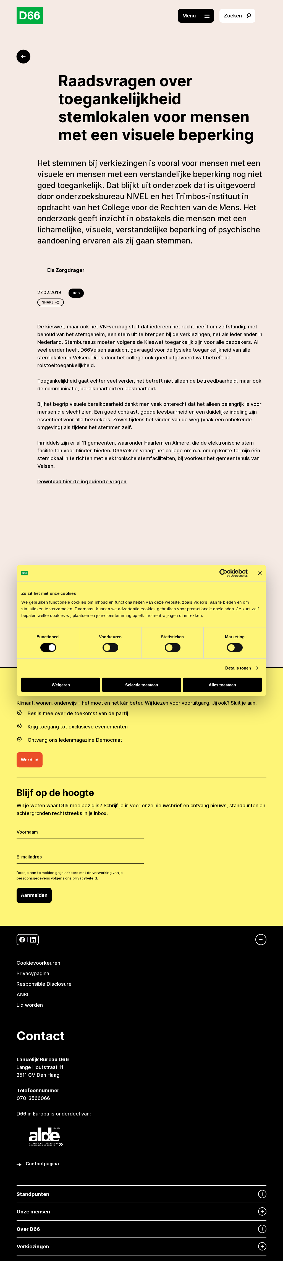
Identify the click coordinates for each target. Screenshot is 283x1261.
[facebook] (22, 940)
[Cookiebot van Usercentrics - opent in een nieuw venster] (223, 573)
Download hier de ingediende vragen (82, 481)
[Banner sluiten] (260, 573)
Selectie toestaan (141, 684)
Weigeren (61, 684)
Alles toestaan (222, 684)
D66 (76, 293)
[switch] (110, 647)
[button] (198, 16)
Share (48, 302)
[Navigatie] (258, 939)
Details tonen (238, 668)
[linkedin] (33, 940)
